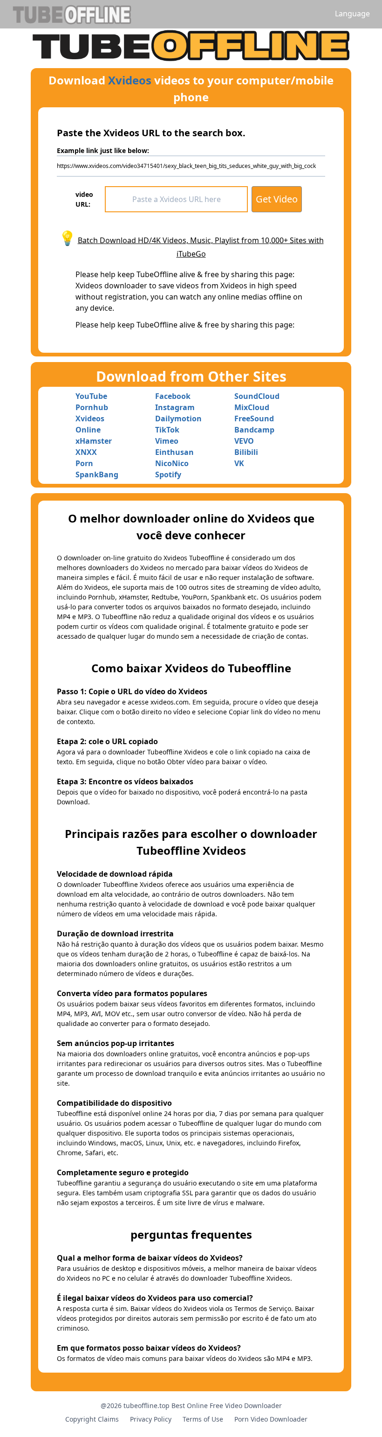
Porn (84, 463)
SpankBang (96, 474)
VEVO (244, 441)
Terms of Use (203, 1419)
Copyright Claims (92, 1419)
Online (88, 430)
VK (239, 463)
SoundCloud (257, 396)
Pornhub (91, 407)
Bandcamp (254, 430)
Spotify (168, 474)
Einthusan (174, 452)
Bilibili (246, 452)
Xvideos (129, 80)
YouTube (91, 396)
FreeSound (254, 418)
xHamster (93, 441)
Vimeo (166, 441)
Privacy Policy (150, 1419)
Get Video (277, 199)
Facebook (173, 396)
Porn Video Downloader (270, 1419)
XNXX (86, 452)
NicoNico (172, 463)
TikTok (167, 430)
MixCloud (251, 407)
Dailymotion (178, 418)
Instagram (175, 407)
